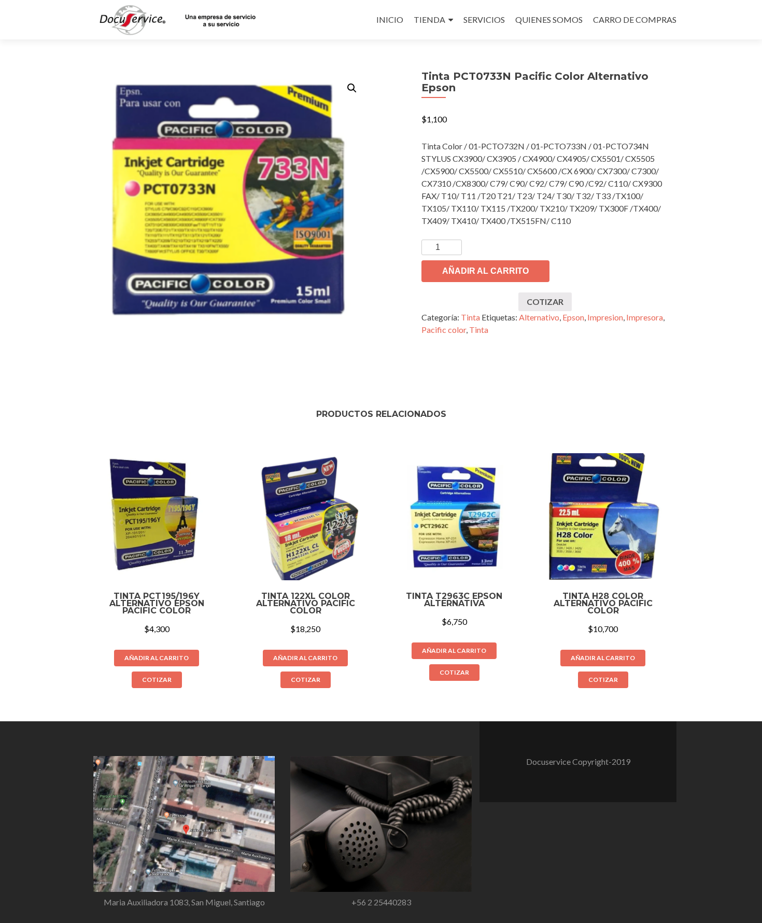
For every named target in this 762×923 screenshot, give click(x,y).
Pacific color (443, 329)
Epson (573, 317)
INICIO (389, 19)
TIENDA (429, 19)
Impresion (605, 317)
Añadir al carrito (485, 271)
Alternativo (539, 317)
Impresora (644, 317)
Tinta (470, 317)
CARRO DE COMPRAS (634, 19)
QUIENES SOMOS (549, 19)
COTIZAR (545, 301)
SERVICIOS (484, 19)
